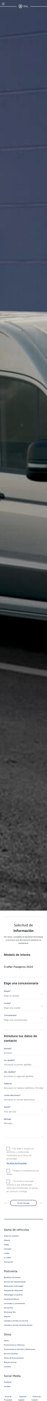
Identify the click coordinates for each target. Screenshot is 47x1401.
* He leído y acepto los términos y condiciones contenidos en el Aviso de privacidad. (20, 1153)
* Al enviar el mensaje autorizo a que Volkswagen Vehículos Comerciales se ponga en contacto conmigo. (22, 1186)
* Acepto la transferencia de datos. (23, 1172)
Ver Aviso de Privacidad (17, 1163)
